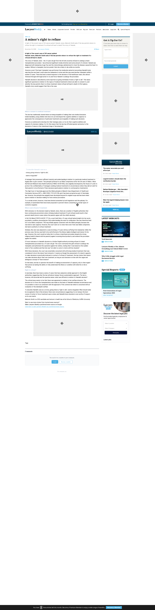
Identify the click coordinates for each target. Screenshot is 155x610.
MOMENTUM (37, 24)
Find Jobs (116, 333)
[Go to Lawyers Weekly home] (33, 29)
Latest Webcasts (110, 218)
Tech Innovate (107, 239)
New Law (92, 29)
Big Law (85, 29)
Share (97, 49)
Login (112, 24)
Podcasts (98, 29)
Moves (54, 29)
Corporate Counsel (63, 29)
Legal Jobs (113, 29)
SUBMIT (116, 66)
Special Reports (125, 29)
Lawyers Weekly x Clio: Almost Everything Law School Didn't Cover (115, 248)
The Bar (72, 29)
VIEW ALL (94, 131)
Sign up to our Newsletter (80, 24)
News (49, 29)
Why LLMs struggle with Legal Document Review (113, 257)
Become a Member (123, 24)
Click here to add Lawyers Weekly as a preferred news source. (44, 307)
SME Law (79, 29)
